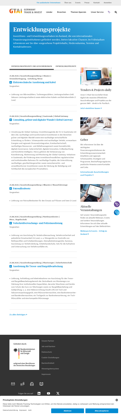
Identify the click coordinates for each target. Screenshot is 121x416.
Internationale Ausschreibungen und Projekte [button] (94, 173)
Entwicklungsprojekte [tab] (66, 66)
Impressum (46, 374)
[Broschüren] (41, 384)
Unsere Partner (48, 341)
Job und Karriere (48, 346)
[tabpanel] (43, 196)
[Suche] (116, 12)
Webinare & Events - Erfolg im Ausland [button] (93, 232)
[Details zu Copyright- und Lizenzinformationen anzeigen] (109, 83)
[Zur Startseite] (25, 12)
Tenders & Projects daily (96, 90)
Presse (86, 3)
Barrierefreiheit (48, 363)
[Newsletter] (31, 384)
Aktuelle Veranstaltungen (91, 208)
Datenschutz (47, 352)
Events (77, 3)
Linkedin (39, 393)
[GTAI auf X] (57, 393)
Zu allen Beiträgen (17, 314)
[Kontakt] (13, 384)
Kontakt (96, 3)
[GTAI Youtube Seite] (48, 393)
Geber (84, 139)
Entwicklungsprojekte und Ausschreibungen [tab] (31, 66)
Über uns (67, 3)
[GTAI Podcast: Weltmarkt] (22, 384)
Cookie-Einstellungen (50, 358)
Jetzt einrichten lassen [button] (90, 108)
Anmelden (108, 3)
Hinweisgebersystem (50, 369)
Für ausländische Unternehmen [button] (48, 3)
